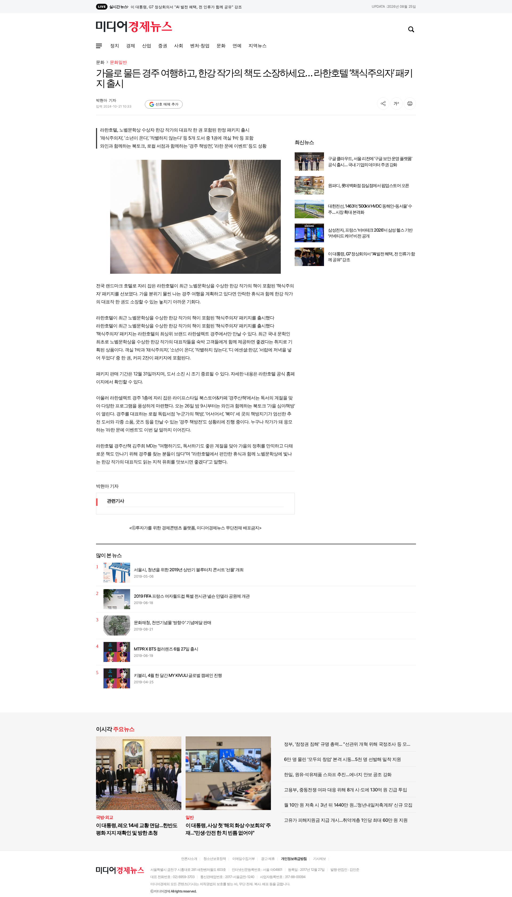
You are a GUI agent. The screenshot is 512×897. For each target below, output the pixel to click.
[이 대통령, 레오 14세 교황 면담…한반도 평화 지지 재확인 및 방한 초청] (138, 773)
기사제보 (319, 858)
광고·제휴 (268, 858)
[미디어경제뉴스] (134, 27)
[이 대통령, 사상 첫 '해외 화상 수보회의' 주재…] (228, 773)
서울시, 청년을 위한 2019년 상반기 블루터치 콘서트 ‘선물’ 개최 (188, 569)
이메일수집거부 (243, 858)
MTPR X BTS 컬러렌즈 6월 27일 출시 (166, 649)
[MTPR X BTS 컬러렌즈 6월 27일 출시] (116, 652)
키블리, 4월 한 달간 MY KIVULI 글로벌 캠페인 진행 (178, 675)
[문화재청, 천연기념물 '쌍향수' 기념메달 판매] (116, 626)
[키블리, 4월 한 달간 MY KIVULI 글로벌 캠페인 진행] (116, 678)
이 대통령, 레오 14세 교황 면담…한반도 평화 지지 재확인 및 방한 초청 (136, 829)
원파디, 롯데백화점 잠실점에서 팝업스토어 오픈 (368, 185)
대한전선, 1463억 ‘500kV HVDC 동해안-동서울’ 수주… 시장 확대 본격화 (370, 209)
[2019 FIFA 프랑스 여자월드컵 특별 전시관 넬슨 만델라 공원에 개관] (116, 599)
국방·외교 (104, 817)
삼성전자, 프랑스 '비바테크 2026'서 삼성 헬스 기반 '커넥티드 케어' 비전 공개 (193, 7)
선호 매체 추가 (166, 104)
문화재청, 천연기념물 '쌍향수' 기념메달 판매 (172, 622)
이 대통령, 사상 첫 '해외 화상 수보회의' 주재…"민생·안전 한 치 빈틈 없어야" (228, 829)
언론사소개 (189, 858)
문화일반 (118, 62)
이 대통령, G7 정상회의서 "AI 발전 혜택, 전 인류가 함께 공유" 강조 (371, 256)
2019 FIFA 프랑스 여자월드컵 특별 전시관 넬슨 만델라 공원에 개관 (192, 596)
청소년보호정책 (214, 858)
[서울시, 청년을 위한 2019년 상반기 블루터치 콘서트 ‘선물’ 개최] (116, 573)
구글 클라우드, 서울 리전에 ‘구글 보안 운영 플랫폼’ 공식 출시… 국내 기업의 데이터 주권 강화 (370, 161)
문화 (100, 62)
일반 (190, 817)
